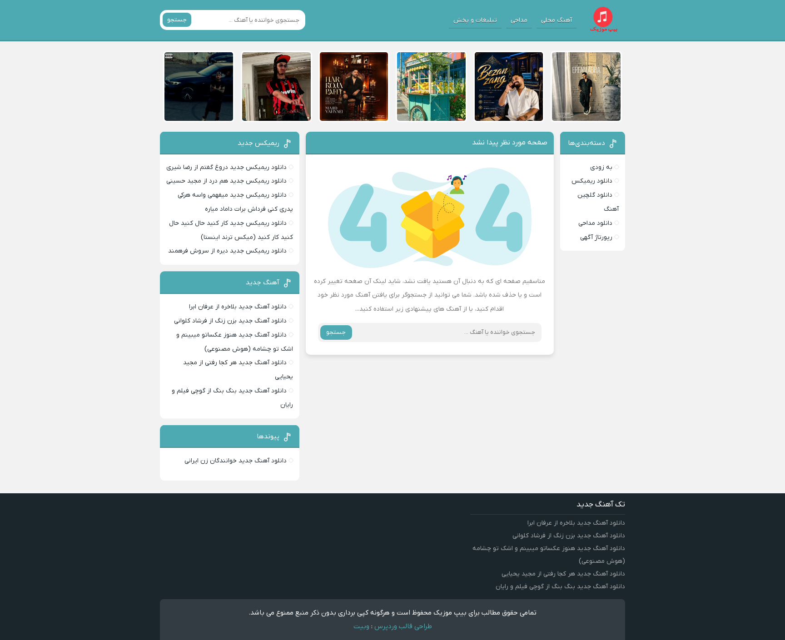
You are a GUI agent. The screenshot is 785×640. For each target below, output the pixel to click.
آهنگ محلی (556, 20)
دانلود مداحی (595, 223)
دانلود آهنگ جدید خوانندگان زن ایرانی (235, 460)
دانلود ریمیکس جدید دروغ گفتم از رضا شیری (226, 167)
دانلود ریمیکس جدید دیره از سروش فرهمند (227, 251)
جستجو (177, 20)
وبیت (361, 626)
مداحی (519, 20)
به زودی (601, 167)
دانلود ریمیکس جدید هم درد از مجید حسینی (226, 181)
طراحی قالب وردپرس (403, 626)
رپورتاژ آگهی (596, 237)
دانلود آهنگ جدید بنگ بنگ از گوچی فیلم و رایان (560, 586)
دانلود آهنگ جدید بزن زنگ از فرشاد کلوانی (230, 321)
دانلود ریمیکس (591, 181)
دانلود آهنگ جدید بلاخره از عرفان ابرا (238, 307)
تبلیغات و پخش (475, 20)
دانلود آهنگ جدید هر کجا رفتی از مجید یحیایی (563, 574)
